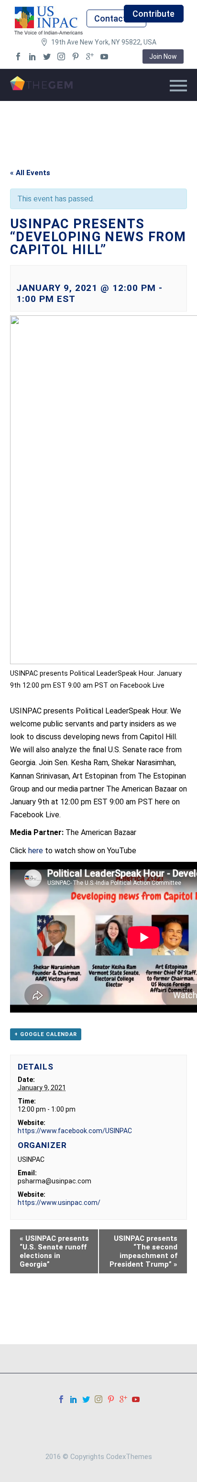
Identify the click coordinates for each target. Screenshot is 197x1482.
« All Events (30, 172)
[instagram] (61, 56)
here (35, 850)
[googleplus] (90, 56)
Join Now (163, 56)
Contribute (153, 14)
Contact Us (116, 18)
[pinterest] (75, 56)
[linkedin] (32, 56)
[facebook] (18, 56)
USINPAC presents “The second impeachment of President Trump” (143, 1251)
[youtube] (104, 56)
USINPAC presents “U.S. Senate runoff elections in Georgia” (54, 1251)
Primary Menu (178, 85)
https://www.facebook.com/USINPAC (75, 1131)
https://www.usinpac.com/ (59, 1202)
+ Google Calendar (45, 1034)
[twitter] (47, 56)
